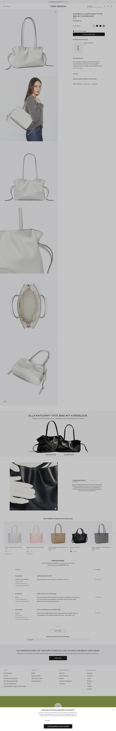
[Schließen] (113, 710)
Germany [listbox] (47, 720)
